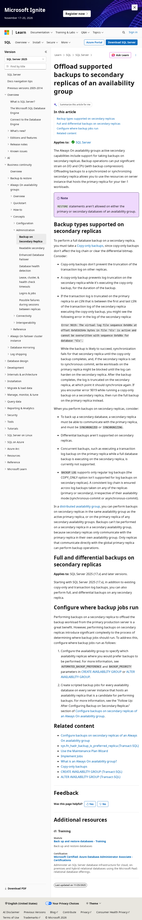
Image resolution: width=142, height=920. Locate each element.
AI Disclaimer (11, 912)
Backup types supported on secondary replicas (86, 118)
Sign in (133, 32)
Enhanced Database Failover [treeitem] (31, 257)
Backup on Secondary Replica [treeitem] (30, 239)
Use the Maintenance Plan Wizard (84, 751)
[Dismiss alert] (135, 7)
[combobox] (25, 59)
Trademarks (30, 917)
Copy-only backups (90, 246)
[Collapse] (46, 52)
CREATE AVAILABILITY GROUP (101, 672)
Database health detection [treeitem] (29, 268)
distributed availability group (80, 506)
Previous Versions (35, 912)
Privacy (85, 912)
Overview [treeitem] (16, 171)
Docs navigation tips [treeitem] (20, 81)
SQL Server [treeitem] (14, 74)
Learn (58, 55)
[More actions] (136, 55)
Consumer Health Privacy (111, 912)
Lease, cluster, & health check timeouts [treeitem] (29, 282)
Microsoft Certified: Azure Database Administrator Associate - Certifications (93, 858)
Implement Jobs (72, 756)
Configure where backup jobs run (77, 128)
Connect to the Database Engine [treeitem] (25, 122)
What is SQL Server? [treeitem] (22, 101)
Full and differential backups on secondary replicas (88, 123)
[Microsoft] (6, 32)
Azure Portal (94, 42)
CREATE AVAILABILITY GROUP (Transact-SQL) (91, 772)
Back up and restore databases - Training (80, 841)
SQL (68, 55)
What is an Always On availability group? (89, 761)
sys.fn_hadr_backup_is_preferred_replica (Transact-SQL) (100, 746)
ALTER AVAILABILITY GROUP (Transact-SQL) (90, 777)
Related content (66, 133)
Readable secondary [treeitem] (31, 248)
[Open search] (123, 32)
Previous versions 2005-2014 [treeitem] (25, 88)
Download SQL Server (122, 42)
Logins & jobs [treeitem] (27, 293)
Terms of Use (11, 917)
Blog (53, 912)
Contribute (69, 912)
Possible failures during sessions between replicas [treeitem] (29, 304)
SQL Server (82, 55)
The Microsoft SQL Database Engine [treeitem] (27, 110)
